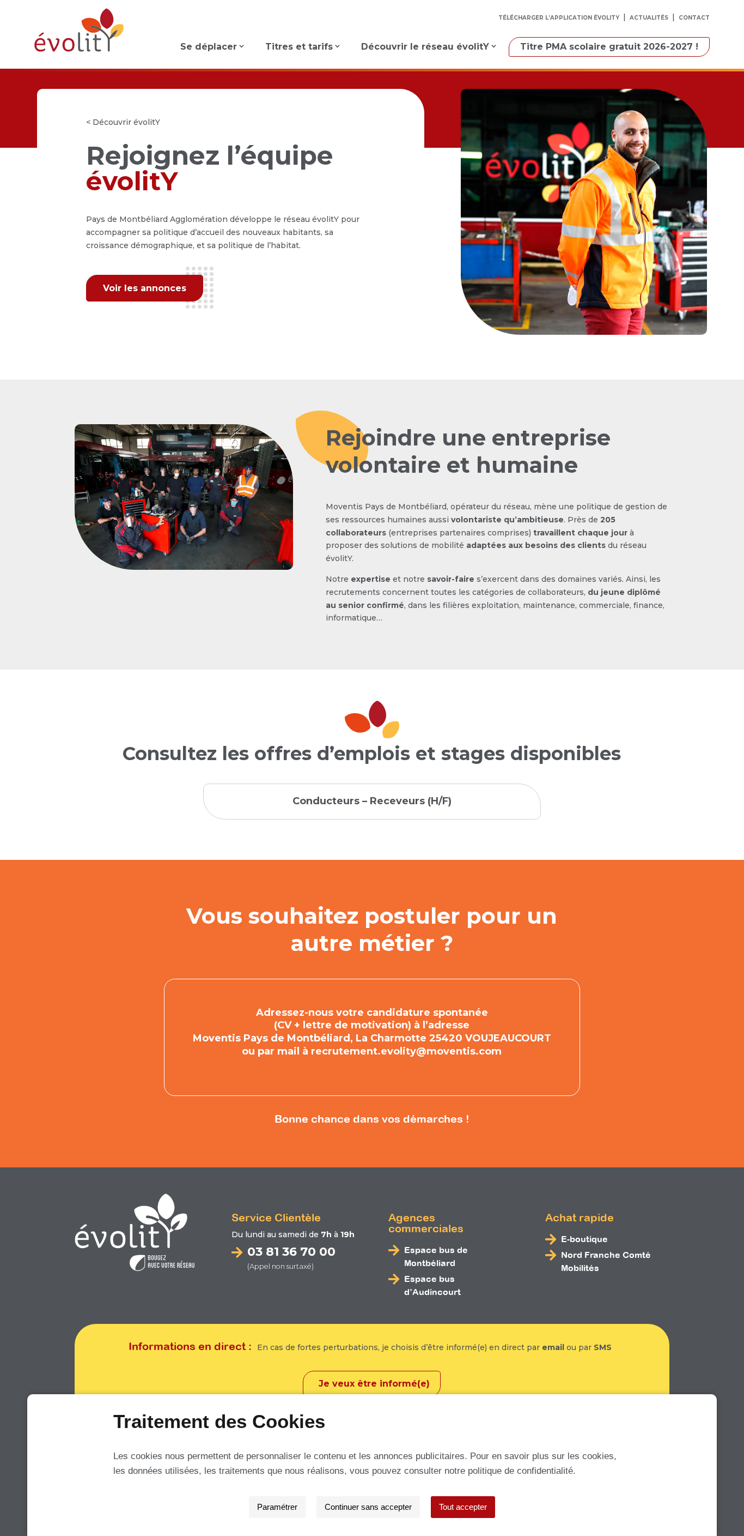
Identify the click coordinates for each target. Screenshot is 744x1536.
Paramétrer (277, 1506)
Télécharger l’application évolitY (558, 17)
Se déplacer (208, 46)
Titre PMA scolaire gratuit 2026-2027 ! (609, 46)
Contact (694, 17)
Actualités (649, 17)
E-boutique (584, 1239)
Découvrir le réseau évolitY (425, 46)
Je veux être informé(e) (374, 1383)
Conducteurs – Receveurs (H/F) (372, 801)
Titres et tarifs (299, 46)
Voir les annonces (144, 288)
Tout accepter (463, 1506)
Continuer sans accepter (368, 1506)
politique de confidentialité (520, 1471)
